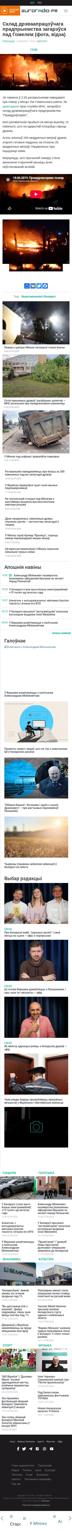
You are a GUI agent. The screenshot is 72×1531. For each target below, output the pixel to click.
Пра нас (16, 1483)
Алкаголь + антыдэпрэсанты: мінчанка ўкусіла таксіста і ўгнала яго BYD (39, 602)
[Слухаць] (10, 929)
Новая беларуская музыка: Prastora (49, 1410)
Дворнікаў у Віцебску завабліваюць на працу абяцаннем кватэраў (16, 1327)
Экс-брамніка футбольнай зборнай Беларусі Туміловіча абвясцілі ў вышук (15, 1403)
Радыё (15, 1470)
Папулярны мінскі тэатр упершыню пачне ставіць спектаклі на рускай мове (54, 1293)
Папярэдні (6, 241)
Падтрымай (45, 1465)
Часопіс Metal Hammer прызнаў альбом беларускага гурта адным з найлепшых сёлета (52, 1312)
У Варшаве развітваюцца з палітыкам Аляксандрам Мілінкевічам (33, 624)
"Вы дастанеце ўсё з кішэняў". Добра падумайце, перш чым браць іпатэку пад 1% (16, 1311)
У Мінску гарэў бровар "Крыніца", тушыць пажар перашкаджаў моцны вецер (31, 537)
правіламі (45, 1501)
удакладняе (11, 106)
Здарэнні (42, 41)
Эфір (60, 1441)
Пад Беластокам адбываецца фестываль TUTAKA (53, 1395)
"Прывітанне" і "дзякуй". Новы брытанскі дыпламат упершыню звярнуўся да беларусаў (53, 1246)
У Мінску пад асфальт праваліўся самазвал (31, 456)
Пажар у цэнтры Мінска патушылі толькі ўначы (34, 347)
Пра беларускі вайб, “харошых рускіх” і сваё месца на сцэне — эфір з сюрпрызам (32, 934)
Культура (46, 1259)
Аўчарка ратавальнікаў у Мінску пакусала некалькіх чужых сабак (32, 550)
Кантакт (16, 1479)
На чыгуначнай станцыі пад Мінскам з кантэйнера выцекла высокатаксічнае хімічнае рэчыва (29, 501)
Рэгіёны (27, 1470)
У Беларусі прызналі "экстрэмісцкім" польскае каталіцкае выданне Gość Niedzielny (38, 613)
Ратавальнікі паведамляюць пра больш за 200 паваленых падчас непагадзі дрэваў (34, 473)
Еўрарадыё (9, 41)
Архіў (38, 1470)
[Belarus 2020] (37, 1521)
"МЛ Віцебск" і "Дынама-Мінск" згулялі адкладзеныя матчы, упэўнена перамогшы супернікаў (17, 1382)
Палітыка (46, 1173)
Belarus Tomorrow (26, 1441)
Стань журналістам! (23, 1465)
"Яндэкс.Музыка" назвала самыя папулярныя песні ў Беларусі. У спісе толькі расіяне (54, 1332)
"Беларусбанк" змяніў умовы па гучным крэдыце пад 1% (15, 1293)
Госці (12, 1441)
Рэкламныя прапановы (38, 1479)
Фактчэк (50, 1441)
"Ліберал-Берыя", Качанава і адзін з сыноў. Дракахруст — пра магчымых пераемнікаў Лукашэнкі (31, 807)
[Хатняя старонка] (38, 11)
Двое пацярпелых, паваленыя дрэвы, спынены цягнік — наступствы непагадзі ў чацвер (32, 521)
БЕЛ (32, 2)
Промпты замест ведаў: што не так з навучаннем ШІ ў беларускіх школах (35, 750)
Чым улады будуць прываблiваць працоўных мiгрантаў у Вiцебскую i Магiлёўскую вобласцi (33, 1101)
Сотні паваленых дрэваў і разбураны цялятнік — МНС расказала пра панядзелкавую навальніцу (35, 402)
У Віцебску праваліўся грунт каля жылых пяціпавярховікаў (31, 487)
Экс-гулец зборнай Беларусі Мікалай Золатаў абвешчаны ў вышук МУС (16, 1422)
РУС (40, 2)
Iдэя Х (41, 1441)
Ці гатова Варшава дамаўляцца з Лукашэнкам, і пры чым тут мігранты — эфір (35, 991)
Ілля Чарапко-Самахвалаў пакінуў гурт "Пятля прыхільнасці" (53, 1379)
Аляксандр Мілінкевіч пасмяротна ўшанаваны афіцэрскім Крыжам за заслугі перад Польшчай (36, 578)
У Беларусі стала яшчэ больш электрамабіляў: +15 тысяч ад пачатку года (38, 591)
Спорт (8, 1345)
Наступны (65, 241)
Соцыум (9, 1173)
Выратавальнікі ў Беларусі (38, 296)
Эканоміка (11, 1259)
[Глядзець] (31, 50)
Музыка (45, 1345)
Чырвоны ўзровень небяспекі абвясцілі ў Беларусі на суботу (30, 865)
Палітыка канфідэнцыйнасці (36, 1505)
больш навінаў (61, 633)
